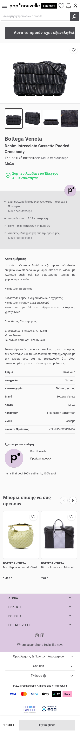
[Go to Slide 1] (14, 118)
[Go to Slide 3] (51, 118)
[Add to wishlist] (73, 50)
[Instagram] (37, 635)
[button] (40, 73)
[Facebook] (42, 635)
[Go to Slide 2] (32, 118)
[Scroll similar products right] (73, 500)
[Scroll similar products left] (64, 500)
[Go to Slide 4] (70, 118)
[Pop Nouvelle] (70, 190)
